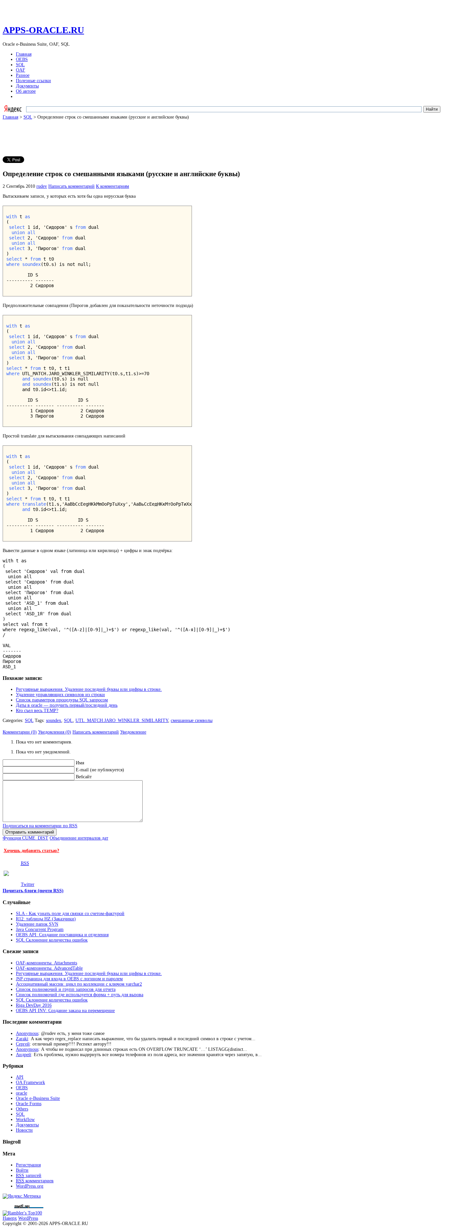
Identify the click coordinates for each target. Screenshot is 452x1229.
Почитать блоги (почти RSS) (33, 890)
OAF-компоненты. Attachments (46, 962)
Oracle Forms (28, 1103)
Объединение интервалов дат (79, 838)
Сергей (23, 1044)
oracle (21, 1093)
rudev (41, 186)
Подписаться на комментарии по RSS (40, 825)
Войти (22, 1170)
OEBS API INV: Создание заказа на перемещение (65, 1010)
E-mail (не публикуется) (100, 769)
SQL (20, 64)
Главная (23, 54)
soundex (53, 720)
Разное (22, 75)
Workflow (25, 1119)
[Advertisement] (123, 135)
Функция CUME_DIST (25, 838)
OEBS (22, 59)
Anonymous (27, 1033)
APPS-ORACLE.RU (43, 30)
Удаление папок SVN (37, 924)
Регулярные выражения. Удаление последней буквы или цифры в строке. (89, 689)
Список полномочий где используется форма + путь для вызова (79, 994)
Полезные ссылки (33, 80)
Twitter (27, 884)
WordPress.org (29, 1186)
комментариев (35, 1180)
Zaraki (22, 1038)
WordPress (28, 1218)
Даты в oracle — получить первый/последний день (66, 705)
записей (28, 1175)
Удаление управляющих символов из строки (60, 694)
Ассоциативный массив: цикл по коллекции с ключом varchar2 (79, 984)
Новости (24, 1130)
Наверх (10, 1218)
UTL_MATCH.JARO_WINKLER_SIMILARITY (121, 720)
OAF (20, 70)
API (19, 1077)
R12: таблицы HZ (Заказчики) (46, 918)
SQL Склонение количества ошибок (52, 940)
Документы (27, 85)
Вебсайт (84, 776)
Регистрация (28, 1164)
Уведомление (133, 732)
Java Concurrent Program (40, 929)
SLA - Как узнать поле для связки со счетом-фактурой (70, 913)
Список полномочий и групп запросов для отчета (65, 989)
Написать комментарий (71, 186)
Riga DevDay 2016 (34, 1005)
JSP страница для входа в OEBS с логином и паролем (69, 978)
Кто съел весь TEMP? (37, 710)
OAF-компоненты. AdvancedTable (49, 968)
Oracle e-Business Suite (38, 1098)
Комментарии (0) (20, 732)
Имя (80, 762)
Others (22, 1108)
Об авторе (26, 91)
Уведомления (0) (54, 732)
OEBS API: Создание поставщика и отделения (62, 934)
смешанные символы (191, 720)
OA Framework (30, 1082)
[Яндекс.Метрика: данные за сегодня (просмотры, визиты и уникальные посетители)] (22, 1196)
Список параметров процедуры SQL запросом (62, 699)
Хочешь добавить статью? (31, 850)
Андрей (23, 1054)
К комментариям (112, 186)
